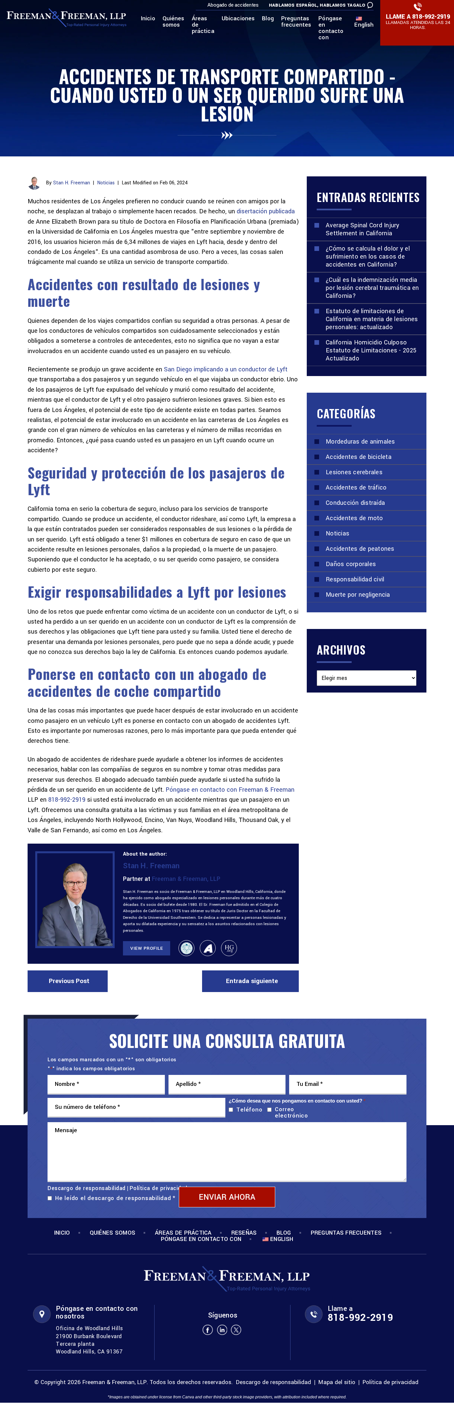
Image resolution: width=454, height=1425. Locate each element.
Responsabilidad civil (355, 579)
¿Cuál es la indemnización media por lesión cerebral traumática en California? (372, 288)
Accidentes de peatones (360, 548)
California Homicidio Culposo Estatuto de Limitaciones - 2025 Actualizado (371, 350)
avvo (208, 948)
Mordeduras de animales (360, 441)
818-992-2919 (431, 16)
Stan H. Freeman (71, 182)
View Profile (146, 948)
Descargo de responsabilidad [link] (273, 1382)
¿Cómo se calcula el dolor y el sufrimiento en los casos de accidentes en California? (368, 256)
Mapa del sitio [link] (336, 1382)
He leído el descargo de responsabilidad (115, 1198)
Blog (268, 19)
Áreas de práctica (203, 25)
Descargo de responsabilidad (87, 1188)
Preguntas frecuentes (296, 22)
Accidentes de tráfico (356, 487)
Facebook (207, 1329)
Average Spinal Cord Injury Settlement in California (362, 229)
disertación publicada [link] (266, 211)
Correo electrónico (291, 1112)
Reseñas (244, 1233)
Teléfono (247, 1110)
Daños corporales (351, 564)
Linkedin (222, 1329)
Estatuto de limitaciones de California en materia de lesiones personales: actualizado (372, 319)
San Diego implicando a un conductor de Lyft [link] (225, 369)
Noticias (106, 182)
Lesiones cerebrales (354, 472)
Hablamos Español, (293, 5)
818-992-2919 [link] (66, 799)
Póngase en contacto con (330, 28)
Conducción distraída (355, 503)
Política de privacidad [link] (390, 1382)
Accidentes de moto (354, 518)
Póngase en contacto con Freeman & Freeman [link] (230, 789)
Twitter (236, 1329)
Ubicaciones (238, 19)
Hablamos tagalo (342, 5)
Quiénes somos (173, 22)
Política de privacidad (158, 1188)
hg (229, 948)
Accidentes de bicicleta (359, 457)
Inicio (148, 19)
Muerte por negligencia (358, 594)
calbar (186, 948)
